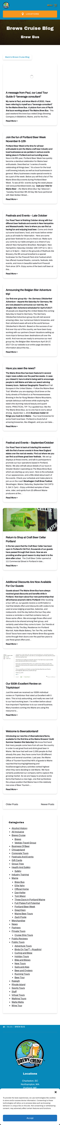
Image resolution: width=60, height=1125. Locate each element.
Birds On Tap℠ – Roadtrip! (28, 949)
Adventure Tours (23, 946)
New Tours (20, 963)
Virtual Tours (18, 995)
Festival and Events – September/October (30, 442)
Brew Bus (19, 882)
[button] (55, 1092)
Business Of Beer (21, 846)
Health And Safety (21, 867)
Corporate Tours (20, 853)
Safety (18, 871)
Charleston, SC (30, 1081)
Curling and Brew (23, 953)
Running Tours (22, 974)
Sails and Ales (22, 967)
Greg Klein (20, 910)
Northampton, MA (30, 1084)
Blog (10, 1027)
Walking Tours (19, 998)
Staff (14, 991)
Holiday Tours (22, 956)
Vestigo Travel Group (25, 842)
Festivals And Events (22, 857)
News (15, 924)
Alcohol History (19, 828)
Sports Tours (18, 988)
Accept (30, 1118)
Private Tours (18, 931)
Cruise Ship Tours (24, 935)
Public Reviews (20, 938)
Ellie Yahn (20, 885)
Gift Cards (17, 860)
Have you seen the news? (20, 368)
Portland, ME (30, 1088)
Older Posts (12, 804)
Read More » (12, 121)
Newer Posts (47, 804)
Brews (18, 839)
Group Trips (18, 864)
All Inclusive (18, 832)
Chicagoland (18, 849)
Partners (16, 927)
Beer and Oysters (23, 970)
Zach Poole (20, 917)
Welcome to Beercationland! (22, 731)
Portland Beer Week (25, 906)
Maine (15, 878)
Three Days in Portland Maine (30, 899)
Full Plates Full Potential (27, 903)
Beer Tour (20, 977)
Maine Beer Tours (24, 913)
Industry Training (20, 874)
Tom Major (20, 896)
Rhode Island (18, 984)
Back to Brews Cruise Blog (17, 57)
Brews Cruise (18, 835)
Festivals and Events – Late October (26, 215)
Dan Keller (20, 892)
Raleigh (16, 981)
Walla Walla (18, 1002)
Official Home (22, 889)
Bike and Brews (22, 960)
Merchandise (18, 920)
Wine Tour (17, 1005)
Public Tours (18, 942)
